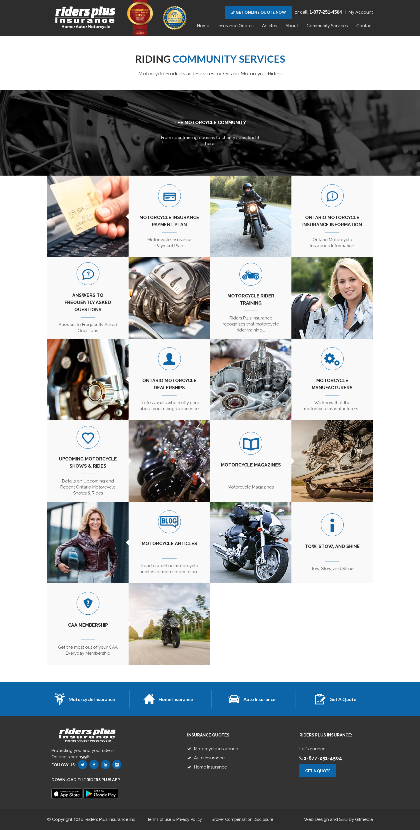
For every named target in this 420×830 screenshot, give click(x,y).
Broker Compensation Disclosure (242, 819)
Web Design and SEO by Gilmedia (338, 819)
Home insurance (210, 767)
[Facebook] (94, 764)
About (291, 25)
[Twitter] (82, 764)
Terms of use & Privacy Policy (174, 819)
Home (203, 25)
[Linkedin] (105, 764)
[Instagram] (116, 764)
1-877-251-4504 (323, 758)
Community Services (327, 25)
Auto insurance (209, 757)
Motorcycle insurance (216, 748)
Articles (269, 25)
